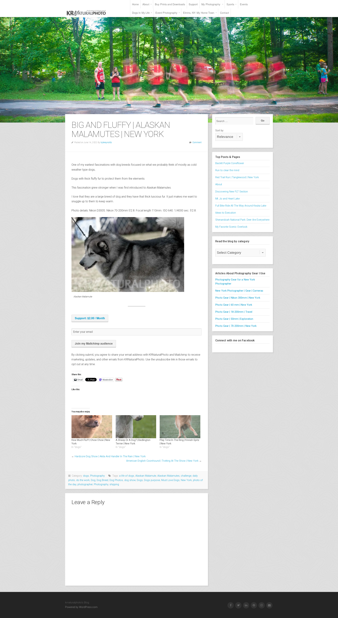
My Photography (211, 4)
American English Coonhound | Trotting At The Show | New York (162, 460)
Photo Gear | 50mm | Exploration (234, 318)
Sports (230, 4)
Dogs (140, 480)
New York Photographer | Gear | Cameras (239, 290)
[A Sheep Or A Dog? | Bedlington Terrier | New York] (136, 426)
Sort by (219, 130)
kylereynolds (106, 142)
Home (135, 4)
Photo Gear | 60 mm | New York (233, 304)
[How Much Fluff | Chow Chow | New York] (91, 426)
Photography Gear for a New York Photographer (235, 281)
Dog (93, 480)
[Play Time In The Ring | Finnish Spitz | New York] (180, 426)
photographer (85, 484)
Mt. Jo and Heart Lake (227, 198)
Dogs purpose (152, 480)
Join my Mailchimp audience (94, 343)
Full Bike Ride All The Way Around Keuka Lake (240, 205)
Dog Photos (116, 480)
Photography (97, 475)
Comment (197, 142)
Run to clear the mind (227, 170)
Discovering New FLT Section (231, 191)
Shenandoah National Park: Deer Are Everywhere (242, 219)
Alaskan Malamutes (168, 475)
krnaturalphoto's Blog (86, 12)
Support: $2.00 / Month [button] (90, 318)
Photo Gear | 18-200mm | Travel (233, 311)
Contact (224, 12)
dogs (86, 475)
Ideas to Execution (225, 212)
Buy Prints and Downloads (170, 4)
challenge (186, 475)
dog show (130, 480)
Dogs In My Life (141, 12)
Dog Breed (102, 480)
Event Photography (166, 12)
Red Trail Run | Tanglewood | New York (237, 177)
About (145, 4)
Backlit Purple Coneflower (229, 163)
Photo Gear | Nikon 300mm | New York (237, 297)
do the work (83, 480)
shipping (114, 484)
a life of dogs (126, 475)
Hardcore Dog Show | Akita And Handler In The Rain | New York (110, 456)
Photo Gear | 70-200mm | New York (235, 325)
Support (193, 4)
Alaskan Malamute (145, 475)
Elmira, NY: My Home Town (198, 12)
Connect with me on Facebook (235, 340)
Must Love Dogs (170, 480)
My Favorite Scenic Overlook (231, 226)
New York (186, 480)
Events (244, 4)
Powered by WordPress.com (81, 607)
